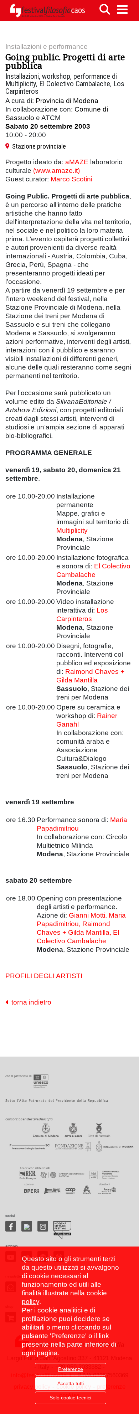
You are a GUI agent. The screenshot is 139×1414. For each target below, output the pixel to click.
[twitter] (26, 1226)
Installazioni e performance (46, 46)
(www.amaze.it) (56, 170)
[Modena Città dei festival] (62, 1230)
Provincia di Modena (67, 100)
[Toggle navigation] (122, 9)
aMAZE (76, 162)
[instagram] (42, 1226)
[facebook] (10, 1226)
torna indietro (29, 1002)
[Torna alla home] (47, 10)
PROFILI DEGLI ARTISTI (43, 976)
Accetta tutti (70, 1383)
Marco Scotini (71, 179)
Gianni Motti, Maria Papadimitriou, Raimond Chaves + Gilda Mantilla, (81, 924)
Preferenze (70, 1369)
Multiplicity (72, 530)
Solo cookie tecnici (70, 1397)
